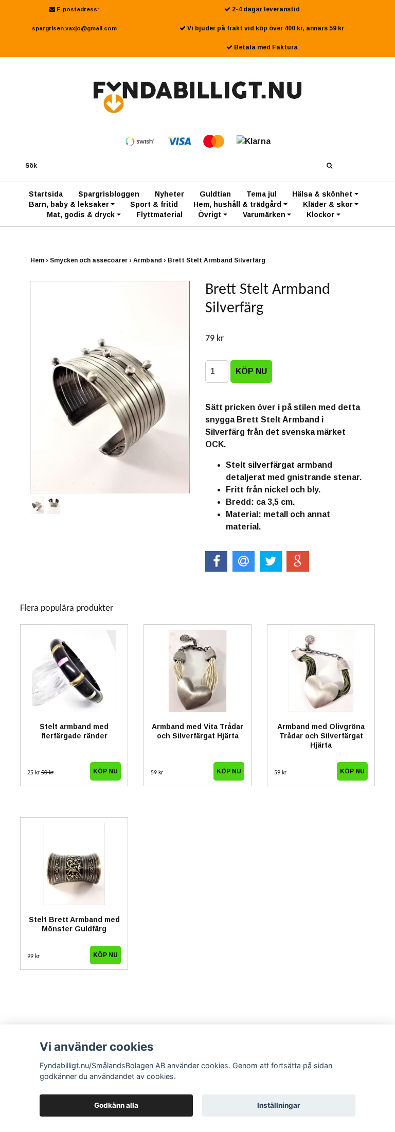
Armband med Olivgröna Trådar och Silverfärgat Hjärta (321, 735)
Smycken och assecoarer (91, 260)
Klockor (320, 214)
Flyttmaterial (159, 214)
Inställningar (278, 1105)
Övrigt (209, 214)
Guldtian (215, 194)
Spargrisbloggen (108, 194)
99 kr (33, 956)
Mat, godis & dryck (81, 214)
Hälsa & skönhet (322, 194)
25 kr (40, 773)
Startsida (46, 194)
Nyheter (169, 194)
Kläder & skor (328, 204)
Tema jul (261, 194)
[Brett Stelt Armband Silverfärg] (110, 387)
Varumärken (264, 214)
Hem (40, 260)
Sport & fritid (154, 204)
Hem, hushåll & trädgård (237, 204)
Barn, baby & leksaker (69, 204)
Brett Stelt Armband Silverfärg (217, 260)
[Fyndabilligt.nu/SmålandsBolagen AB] (197, 96)
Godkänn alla (116, 1105)
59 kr (157, 773)
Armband (150, 260)
